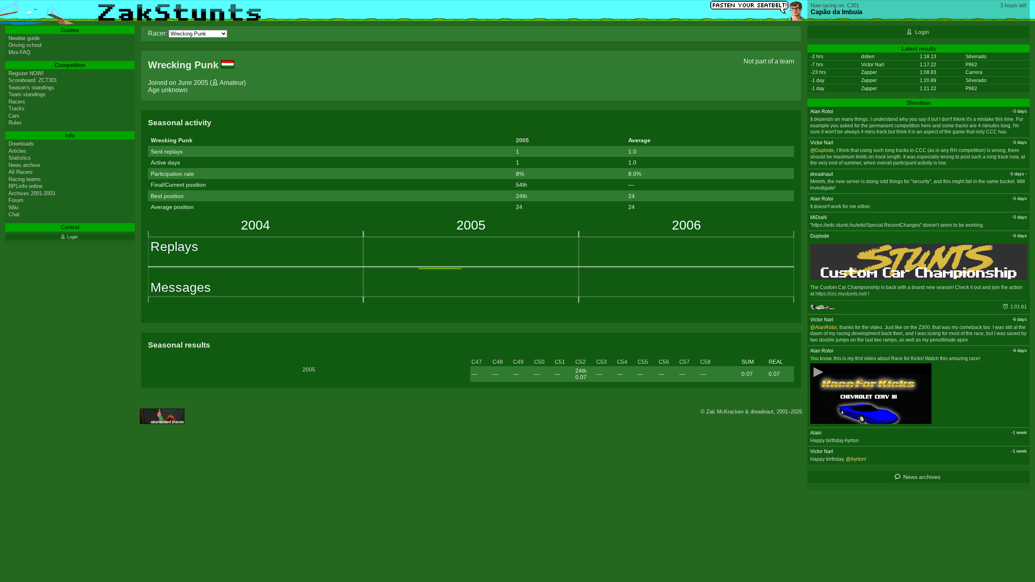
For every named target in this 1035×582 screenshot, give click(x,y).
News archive (24, 165)
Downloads (21, 144)
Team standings (27, 94)
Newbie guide (24, 38)
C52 (580, 361)
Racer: (157, 33)
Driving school (25, 45)
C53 (601, 361)
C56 (664, 361)
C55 (643, 361)
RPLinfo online (25, 186)
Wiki (13, 208)
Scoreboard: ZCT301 (32, 80)
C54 (622, 361)
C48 (497, 361)
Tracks (16, 108)
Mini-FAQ (19, 52)
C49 (518, 361)
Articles (17, 151)
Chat (13, 214)
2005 (522, 140)
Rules (15, 123)
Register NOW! (26, 73)
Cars (13, 116)
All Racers (20, 172)
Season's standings (31, 87)
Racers (16, 102)
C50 (539, 361)
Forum (15, 200)
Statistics (19, 158)
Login (922, 32)
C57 (684, 361)
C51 (560, 361)
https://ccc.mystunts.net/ (841, 294)
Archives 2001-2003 (31, 193)
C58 (705, 361)
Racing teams (24, 179)
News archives (921, 477)
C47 (476, 361)
